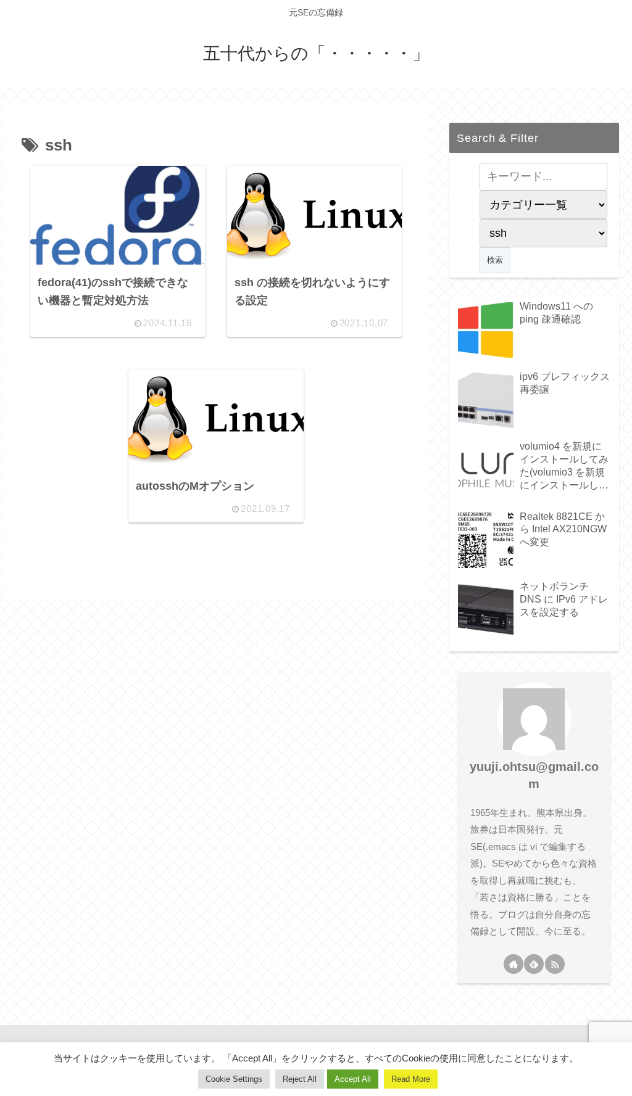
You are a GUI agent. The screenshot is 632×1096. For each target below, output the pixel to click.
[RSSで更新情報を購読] (555, 964)
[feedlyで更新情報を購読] (534, 964)
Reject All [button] (300, 1079)
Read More (410, 1079)
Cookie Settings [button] (234, 1079)
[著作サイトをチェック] (513, 964)
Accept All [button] (353, 1079)
